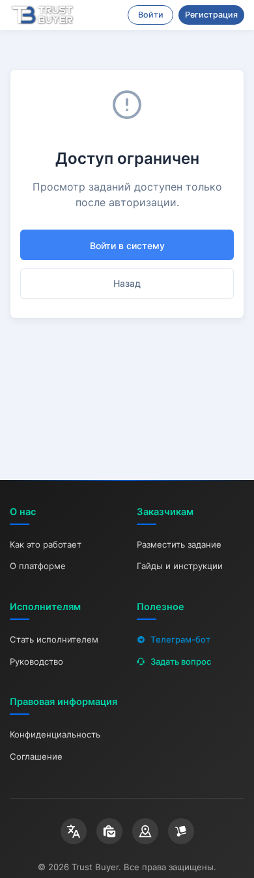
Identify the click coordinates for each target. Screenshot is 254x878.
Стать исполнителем (54, 639)
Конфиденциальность (55, 734)
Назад (127, 283)
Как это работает (45, 544)
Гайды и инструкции (180, 566)
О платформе (38, 566)
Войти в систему (127, 245)
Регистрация (211, 15)
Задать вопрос (180, 661)
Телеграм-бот (180, 639)
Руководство (36, 661)
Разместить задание (179, 544)
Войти (150, 15)
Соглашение (36, 756)
